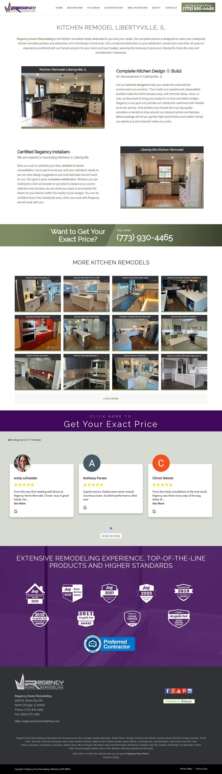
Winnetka (148, 748)
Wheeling (125, 748)
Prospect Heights (82, 748)
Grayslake (56, 741)
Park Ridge (173, 744)
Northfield (143, 744)
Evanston (194, 737)
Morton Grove (70, 744)
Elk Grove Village (181, 737)
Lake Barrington (160, 741)
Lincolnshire (45, 744)
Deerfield (139, 737)
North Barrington (118, 744)
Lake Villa (186, 741)
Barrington (106, 737)
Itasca (126, 741)
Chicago (130, 737)
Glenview (46, 741)
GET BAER (65, 769)
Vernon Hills (104, 748)
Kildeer (133, 741)
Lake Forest (175, 741)
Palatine (163, 744)
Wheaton (116, 748)
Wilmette (135, 748)
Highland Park (99, 741)
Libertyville (33, 744)
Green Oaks (68, 741)
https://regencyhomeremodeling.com (37, 721)
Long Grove (57, 744)
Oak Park (153, 744)
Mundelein (99, 744)
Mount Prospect (85, 744)
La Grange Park (144, 741)
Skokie (95, 748)
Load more (111, 398)
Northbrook (132, 744)
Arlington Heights (92, 737)
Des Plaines (150, 737)
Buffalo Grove (118, 737)
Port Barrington (187, 744)
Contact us (108, 757)
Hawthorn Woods (83, 741)
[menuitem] (59, 8)
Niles (107, 744)
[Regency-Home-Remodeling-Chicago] (20, 8)
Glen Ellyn (36, 741)
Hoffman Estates (114, 741)
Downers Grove (164, 737)
